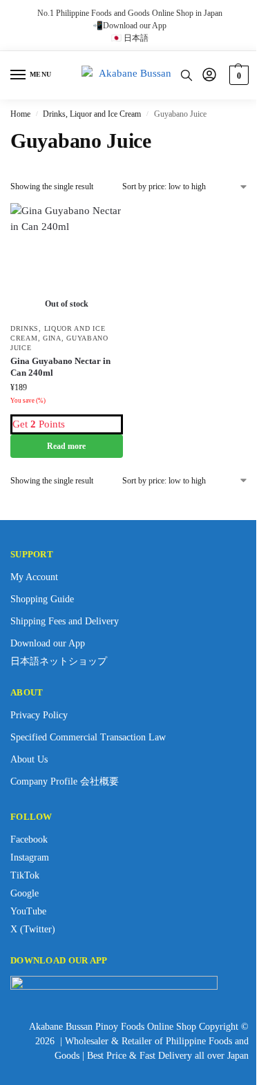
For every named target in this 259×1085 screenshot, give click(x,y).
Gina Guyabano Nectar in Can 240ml (60, 367)
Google (24, 893)
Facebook (29, 839)
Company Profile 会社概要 (64, 781)
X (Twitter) (32, 929)
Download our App (47, 643)
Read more (66, 446)
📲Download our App (129, 25)
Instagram (29, 857)
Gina (52, 338)
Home (20, 114)
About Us (29, 759)
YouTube (28, 911)
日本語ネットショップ (58, 661)
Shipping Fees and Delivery (64, 621)
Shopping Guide (42, 599)
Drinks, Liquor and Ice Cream (92, 114)
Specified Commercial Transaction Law (88, 737)
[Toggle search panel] (186, 75)
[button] (237, 75)
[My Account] (209, 75)
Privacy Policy (39, 715)
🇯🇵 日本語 (129, 38)
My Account (34, 577)
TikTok (24, 875)
